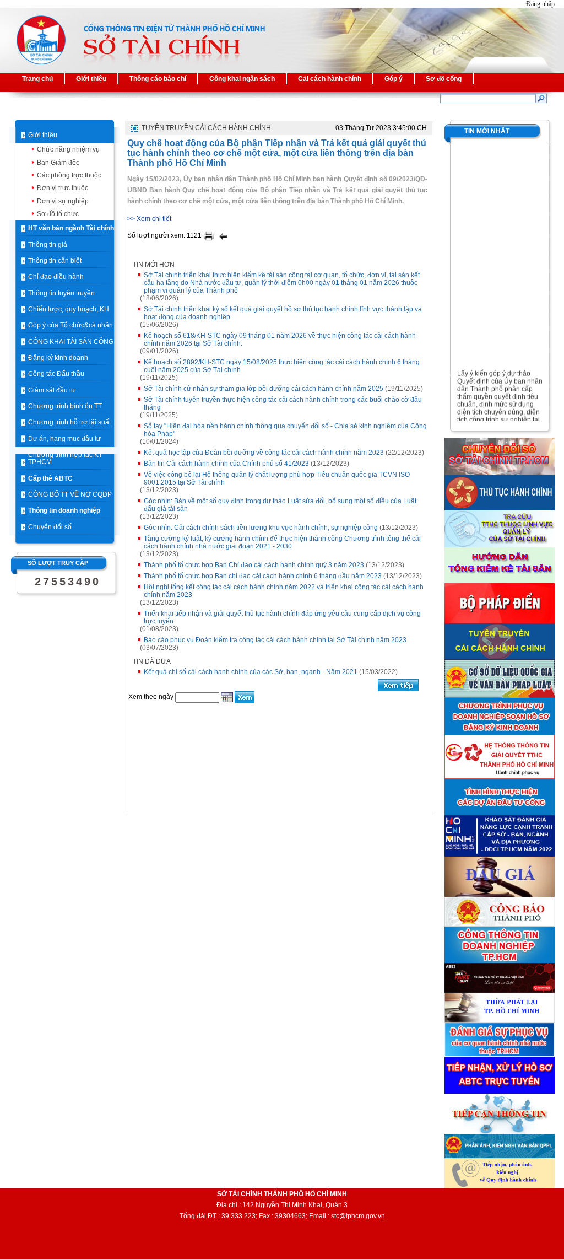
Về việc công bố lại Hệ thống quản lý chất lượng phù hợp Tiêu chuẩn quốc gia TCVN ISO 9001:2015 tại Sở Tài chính (277, 478)
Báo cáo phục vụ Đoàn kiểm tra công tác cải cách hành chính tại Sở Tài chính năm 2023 (275, 640)
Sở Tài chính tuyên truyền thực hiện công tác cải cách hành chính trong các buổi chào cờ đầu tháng (283, 403)
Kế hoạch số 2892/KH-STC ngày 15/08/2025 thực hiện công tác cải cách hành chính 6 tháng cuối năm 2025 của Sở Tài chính (282, 366)
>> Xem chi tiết (149, 219)
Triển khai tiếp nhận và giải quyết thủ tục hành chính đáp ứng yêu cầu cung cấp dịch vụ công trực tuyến (282, 617)
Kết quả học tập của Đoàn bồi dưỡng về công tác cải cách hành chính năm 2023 (264, 452)
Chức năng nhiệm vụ (68, 149)
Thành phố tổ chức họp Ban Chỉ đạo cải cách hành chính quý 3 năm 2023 (254, 565)
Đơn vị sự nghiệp (63, 201)
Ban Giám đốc (58, 162)
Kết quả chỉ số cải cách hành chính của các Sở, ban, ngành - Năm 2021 (250, 672)
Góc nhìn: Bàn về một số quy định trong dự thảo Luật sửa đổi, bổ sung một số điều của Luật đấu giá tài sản (280, 505)
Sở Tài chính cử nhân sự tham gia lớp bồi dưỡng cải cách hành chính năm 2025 (263, 388)
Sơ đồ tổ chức (58, 214)
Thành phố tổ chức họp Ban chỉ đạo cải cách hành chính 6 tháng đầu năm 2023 (263, 576)
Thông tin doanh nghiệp (64, 510)
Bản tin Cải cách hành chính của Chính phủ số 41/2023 (226, 463)
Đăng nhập (540, 4)
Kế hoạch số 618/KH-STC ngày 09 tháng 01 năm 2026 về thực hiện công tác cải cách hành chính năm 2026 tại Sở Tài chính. (280, 339)
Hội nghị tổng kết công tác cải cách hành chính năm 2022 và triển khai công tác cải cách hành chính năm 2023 (284, 591)
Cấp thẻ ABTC (50, 478)
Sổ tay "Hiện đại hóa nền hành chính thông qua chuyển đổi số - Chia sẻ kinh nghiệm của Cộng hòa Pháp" (285, 430)
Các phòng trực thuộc (69, 175)
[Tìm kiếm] (541, 98)
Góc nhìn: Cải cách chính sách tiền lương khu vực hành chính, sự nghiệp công (261, 527)
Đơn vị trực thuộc (62, 188)
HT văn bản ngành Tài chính (71, 228)
